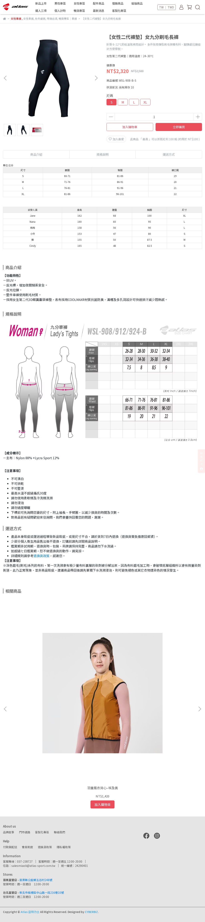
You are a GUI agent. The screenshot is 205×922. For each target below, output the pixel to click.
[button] (96, 78)
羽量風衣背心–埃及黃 (102, 788)
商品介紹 (36, 154)
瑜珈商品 (137, 3)
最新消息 (98, 11)
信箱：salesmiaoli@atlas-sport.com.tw (29, 866)
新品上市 (40, 3)
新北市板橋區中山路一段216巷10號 (41, 893)
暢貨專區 (79, 11)
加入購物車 (129, 127)
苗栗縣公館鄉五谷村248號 (35, 880)
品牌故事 (8, 832)
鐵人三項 (40, 11)
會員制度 (27, 847)
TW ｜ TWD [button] (166, 7)
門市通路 (24, 832)
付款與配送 (10, 847)
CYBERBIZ (91, 912)
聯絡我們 (59, 832)
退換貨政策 (41, 555)
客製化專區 (119, 11)
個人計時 (60, 11)
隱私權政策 (64, 847)
